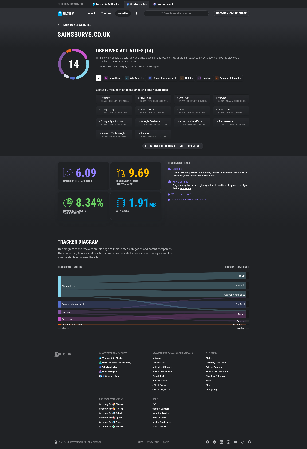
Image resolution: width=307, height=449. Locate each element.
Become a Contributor (231, 13)
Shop (208, 380)
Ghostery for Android (111, 426)
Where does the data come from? (190, 199)
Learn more (208, 175)
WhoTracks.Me (138, 4)
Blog (208, 385)
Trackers (106, 13)
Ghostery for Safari (110, 413)
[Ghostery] (66, 13)
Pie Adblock (158, 376)
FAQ (154, 404)
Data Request (159, 417)
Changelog (211, 389)
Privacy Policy (152, 442)
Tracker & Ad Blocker (108, 4)
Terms (140, 442)
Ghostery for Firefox (111, 408)
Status (209, 358)
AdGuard (156, 358)
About (91, 13)
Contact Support (160, 408)
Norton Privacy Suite (162, 371)
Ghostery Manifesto (216, 362)
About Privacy (159, 426)
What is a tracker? (181, 194)
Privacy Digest (165, 4)
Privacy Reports (214, 367)
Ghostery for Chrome (111, 404)
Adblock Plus (158, 362)
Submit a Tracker (161, 413)
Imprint (165, 442)
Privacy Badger (160, 380)
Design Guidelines (161, 422)
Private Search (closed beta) (116, 362)
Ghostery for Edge (110, 422)
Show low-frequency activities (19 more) (173, 146)
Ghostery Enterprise (216, 376)
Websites (123, 13)
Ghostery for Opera (110, 417)
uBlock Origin (159, 385)
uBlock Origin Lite (161, 389)
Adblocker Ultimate (162, 367)
